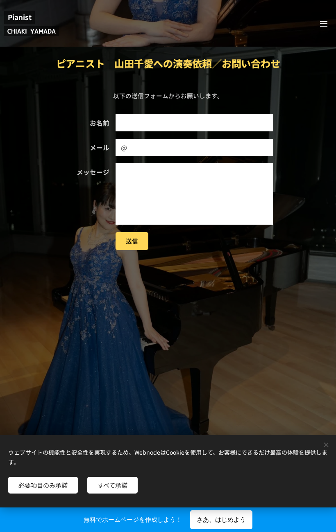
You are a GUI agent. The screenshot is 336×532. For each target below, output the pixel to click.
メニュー (324, 23)
